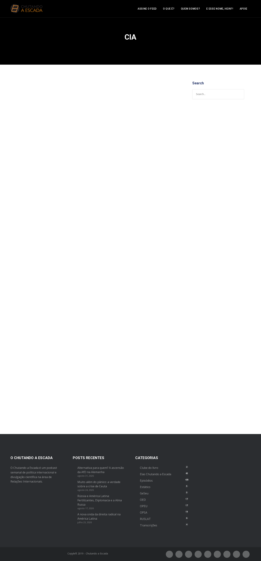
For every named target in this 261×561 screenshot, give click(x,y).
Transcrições (148, 525)
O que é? (169, 8)
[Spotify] (198, 554)
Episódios (22, 158)
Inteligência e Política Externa (44, 318)
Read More (22, 243)
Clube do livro (149, 468)
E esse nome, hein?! (219, 8)
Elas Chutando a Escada (155, 474)
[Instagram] (188, 554)
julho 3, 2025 (23, 154)
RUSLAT (145, 519)
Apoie (244, 8)
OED (143, 500)
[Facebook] (169, 554)
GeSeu (144, 493)
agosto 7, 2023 (24, 326)
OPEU (32, 158)
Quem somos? (190, 8)
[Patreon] (236, 554)
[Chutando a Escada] (26, 8)
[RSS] (217, 554)
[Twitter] (179, 554)
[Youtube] (207, 554)
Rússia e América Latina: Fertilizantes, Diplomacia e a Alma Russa (99, 500)
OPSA (143, 512)
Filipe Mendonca (64, 154)
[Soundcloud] (246, 554)
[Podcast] (226, 554)
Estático (145, 487)
